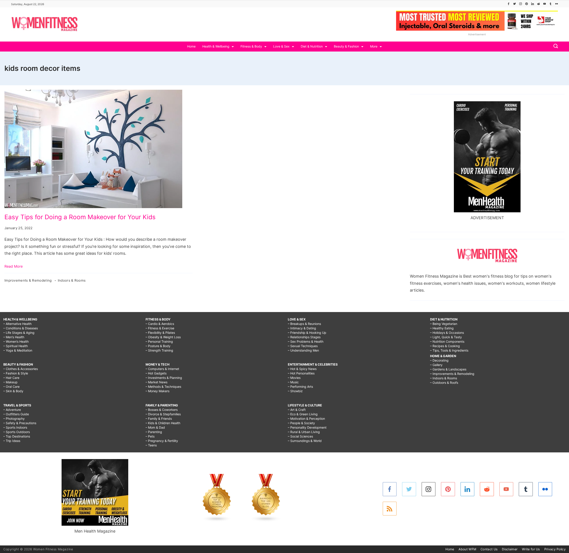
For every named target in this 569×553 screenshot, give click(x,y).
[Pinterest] (526, 3)
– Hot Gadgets (156, 373)
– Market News (156, 382)
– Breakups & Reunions (304, 324)
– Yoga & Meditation (17, 350)
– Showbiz (295, 391)
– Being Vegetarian (443, 324)
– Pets (150, 436)
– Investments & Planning (164, 378)
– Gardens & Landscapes (448, 369)
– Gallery (436, 365)
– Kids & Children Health (163, 423)
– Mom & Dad (155, 427)
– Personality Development (307, 427)
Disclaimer (509, 549)
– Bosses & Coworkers (162, 410)
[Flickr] (556, 3)
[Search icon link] (554, 46)
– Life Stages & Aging (18, 332)
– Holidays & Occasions (447, 332)
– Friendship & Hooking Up (307, 332)
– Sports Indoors (15, 427)
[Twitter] (514, 3)
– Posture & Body (158, 346)
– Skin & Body (13, 391)
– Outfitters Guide (16, 414)
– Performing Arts (300, 386)
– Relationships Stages (304, 337)
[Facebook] (508, 3)
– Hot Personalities (301, 373)
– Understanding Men (303, 350)
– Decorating (439, 360)
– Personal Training (159, 341)
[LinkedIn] (532, 3)
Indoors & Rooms (72, 280)
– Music (293, 382)
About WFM (467, 549)
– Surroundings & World (305, 441)
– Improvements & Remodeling (452, 374)
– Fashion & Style (15, 373)
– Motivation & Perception (306, 418)
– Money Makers (157, 391)
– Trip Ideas (11, 441)
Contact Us (489, 549)
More (373, 46)
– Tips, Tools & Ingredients (449, 350)
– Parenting (154, 432)
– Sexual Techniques (303, 346)
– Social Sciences (300, 436)
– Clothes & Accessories (20, 369)
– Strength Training (159, 350)
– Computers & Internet (162, 369)
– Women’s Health (16, 341)
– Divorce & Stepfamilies (163, 414)
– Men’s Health (13, 337)
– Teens (151, 445)
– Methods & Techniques (163, 386)
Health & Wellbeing (215, 46)
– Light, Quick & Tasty (446, 337)
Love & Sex (281, 46)
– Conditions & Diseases (20, 328)
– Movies (294, 378)
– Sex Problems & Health (305, 341)
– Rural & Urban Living (304, 432)
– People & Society (301, 423)
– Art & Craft (297, 410)
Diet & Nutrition (312, 46)
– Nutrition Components (447, 341)
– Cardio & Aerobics (160, 324)
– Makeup (10, 382)
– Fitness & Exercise (160, 328)
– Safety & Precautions (19, 423)
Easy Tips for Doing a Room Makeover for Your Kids (80, 217)
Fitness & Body (251, 46)
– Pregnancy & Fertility (162, 441)
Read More (13, 266)
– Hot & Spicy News (302, 369)
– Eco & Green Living (303, 414)
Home (191, 46)
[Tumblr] (550, 3)
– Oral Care (11, 386)
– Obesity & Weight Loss (163, 337)
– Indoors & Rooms (443, 378)
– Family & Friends (159, 418)
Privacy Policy (555, 549)
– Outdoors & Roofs (444, 382)
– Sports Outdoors (16, 432)
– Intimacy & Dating (302, 328)
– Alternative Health (17, 324)
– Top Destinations (16, 436)
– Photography (14, 418)
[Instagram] (520, 3)
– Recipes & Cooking (445, 346)
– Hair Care (11, 378)
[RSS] (390, 509)
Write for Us (531, 549)
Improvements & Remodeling (28, 280)
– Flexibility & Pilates (160, 332)
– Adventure (12, 410)
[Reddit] (538, 3)
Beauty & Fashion (346, 46)
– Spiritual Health (15, 346)
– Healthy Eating (442, 328)
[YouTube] (544, 3)
